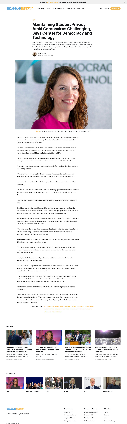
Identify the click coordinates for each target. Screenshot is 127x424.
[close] (125, 2)
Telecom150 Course (73, 8)
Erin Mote (58, 309)
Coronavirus (89, 306)
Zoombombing (66, 166)
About (48, 8)
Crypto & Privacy (69, 418)
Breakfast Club (88, 415)
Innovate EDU (74, 309)
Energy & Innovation (70, 421)
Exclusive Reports (89, 421)
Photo (38, 131)
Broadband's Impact (70, 415)
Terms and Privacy (109, 421)
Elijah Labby (42, 53)
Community (40, 8)
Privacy (73, 306)
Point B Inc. (47, 312)
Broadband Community (91, 412)
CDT (33, 20)
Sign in (106, 8)
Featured (66, 309)
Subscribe (115, 8)
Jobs (105, 418)
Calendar (106, 415)
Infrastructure (68, 412)
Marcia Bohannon (86, 309)
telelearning (56, 312)
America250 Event (59, 8)
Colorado (80, 306)
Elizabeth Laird (49, 309)
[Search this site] (101, 8)
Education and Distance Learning (58, 306)
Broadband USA (89, 418)
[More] (82, 8)
